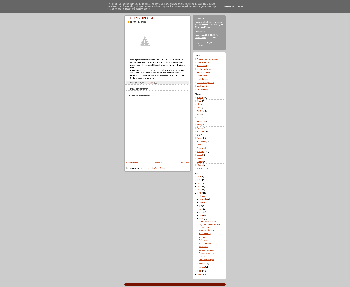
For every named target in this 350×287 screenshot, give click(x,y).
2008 (199, 274)
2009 (199, 271)
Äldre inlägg (184, 163)
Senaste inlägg (132, 163)
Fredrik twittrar (202, 76)
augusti (202, 202)
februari (202, 264)
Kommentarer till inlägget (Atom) (152, 168)
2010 (199, 193)
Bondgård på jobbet (206, 250)
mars (201, 219)
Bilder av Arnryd (203, 62)
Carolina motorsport (204, 69)
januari (202, 267)
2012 (199, 187)
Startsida (158, 163)
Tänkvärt (200, 165)
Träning (200, 162)
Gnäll (199, 114)
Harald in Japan (203, 79)
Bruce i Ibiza (202, 66)
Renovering (201, 142)
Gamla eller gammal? (207, 221)
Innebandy (201, 121)
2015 (199, 177)
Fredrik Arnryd (200, 38)
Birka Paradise (138, 21)
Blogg (199, 101)
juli (200, 206)
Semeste (200, 148)
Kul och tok (201, 131)
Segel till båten (205, 243)
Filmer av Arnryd (203, 73)
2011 (199, 190)
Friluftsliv (200, 111)
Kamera (200, 128)
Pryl (198, 135)
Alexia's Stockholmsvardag (207, 59)
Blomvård (202, 237)
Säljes (199, 158)
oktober (202, 196)
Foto (198, 108)
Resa (199, 145)
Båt (198, 104)
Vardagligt (201, 168)
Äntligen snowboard (206, 253)
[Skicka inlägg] (155, 83)
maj (201, 212)
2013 (199, 183)
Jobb (199, 125)
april (201, 215)
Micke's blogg (202, 89)
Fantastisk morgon (206, 260)
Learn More (228, 6)
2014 (199, 180)
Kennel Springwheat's (205, 83)
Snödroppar (203, 240)
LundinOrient (202, 86)
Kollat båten (203, 247)
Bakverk (200, 98)
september (203, 199)
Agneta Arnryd (200, 35)
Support (200, 155)
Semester (200, 152)
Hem (198, 118)
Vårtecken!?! (204, 256)
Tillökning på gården (207, 230)
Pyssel (199, 138)
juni (201, 209)
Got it (240, 6)
